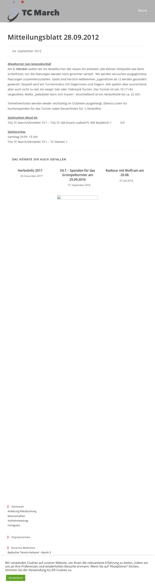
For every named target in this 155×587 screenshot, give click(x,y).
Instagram (14, 525)
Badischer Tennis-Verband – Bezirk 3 (29, 552)
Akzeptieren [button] (15, 578)
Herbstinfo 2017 (30, 170)
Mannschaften (16, 516)
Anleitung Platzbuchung (22, 511)
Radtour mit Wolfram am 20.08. (125, 172)
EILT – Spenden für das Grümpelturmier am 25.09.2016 (77, 175)
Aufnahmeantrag (18, 520)
